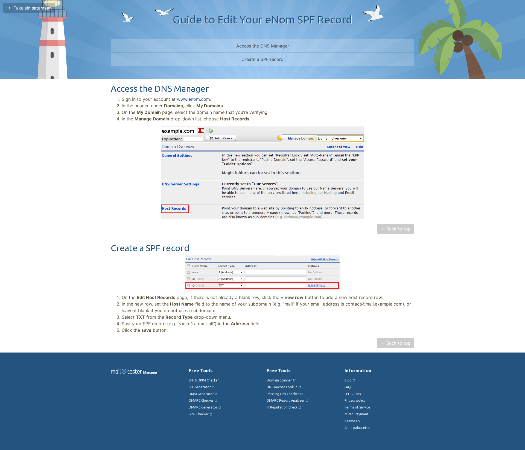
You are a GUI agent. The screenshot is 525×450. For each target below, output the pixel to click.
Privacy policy (355, 400)
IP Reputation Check (282, 407)
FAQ (348, 387)
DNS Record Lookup (282, 387)
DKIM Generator (201, 394)
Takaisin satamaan (32, 8)
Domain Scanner (279, 380)
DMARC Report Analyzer (286, 400)
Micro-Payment (356, 414)
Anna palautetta (357, 428)
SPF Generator (200, 387)
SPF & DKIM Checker (204, 380)
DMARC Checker (201, 400)
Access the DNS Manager (262, 46)
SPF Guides (353, 394)
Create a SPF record (262, 59)
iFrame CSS (353, 421)
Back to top (398, 229)
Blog (348, 380)
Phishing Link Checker (283, 394)
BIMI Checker (199, 414)
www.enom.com (193, 99)
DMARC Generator (203, 407)
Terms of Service (357, 407)
